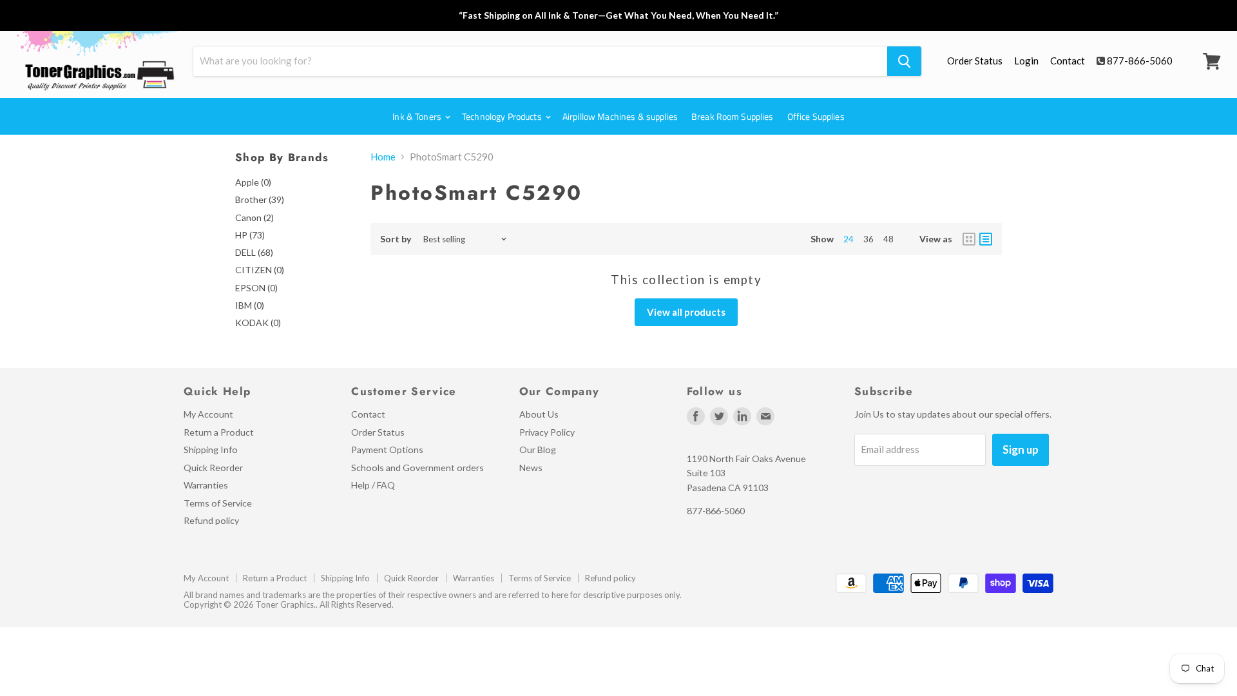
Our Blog (537, 449)
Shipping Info (211, 449)
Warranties (206, 484)
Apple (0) (253, 182)
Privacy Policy (547, 432)
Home (383, 156)
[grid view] (969, 239)
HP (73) (250, 234)
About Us (539, 414)
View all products (686, 312)
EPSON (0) (256, 287)
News (530, 467)
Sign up (1020, 449)
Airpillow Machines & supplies (620, 116)
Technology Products (503, 116)
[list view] (985, 239)
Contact (1067, 60)
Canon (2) (254, 217)
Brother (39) (259, 199)
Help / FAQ (373, 484)
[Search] (904, 61)
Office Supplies (816, 116)
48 (888, 239)
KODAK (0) (258, 322)
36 (868, 239)
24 (848, 239)
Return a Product (219, 432)
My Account (208, 414)
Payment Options (387, 449)
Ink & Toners (417, 116)
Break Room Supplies (732, 116)
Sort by (396, 239)
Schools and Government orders (417, 467)
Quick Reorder (213, 467)
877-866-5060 (1140, 60)
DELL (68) (254, 252)
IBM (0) (249, 305)
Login (1026, 60)
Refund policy (211, 520)
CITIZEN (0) (259, 269)
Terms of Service (218, 503)
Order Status (974, 60)
